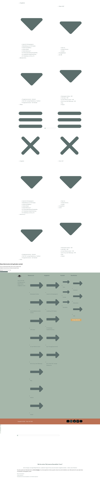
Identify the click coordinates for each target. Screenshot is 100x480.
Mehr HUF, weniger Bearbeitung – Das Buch (31, 100)
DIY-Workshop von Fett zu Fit (28, 56)
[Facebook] (74, 421)
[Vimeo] (77, 421)
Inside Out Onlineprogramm (28, 44)
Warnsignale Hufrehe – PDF (67, 96)
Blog (62, 102)
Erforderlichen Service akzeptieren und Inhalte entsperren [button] (27, 476)
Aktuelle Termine (64, 49)
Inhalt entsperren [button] (20, 475)
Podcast (63, 104)
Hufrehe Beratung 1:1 (26, 51)
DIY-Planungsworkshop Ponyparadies (29, 52)
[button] (30, 132)
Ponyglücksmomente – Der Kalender (29, 102)
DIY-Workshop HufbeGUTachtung (29, 54)
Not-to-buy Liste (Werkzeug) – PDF (68, 101)
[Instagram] (71, 421)
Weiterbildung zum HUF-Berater (29, 46)
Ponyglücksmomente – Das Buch (29, 99)
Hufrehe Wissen (25, 49)
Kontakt (62, 51)
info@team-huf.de (21, 285)
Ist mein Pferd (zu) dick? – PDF (67, 99)
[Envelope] (68, 421)
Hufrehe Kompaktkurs (26, 47)
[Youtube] (81, 421)
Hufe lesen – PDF (64, 97)
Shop (21, 104)
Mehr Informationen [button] (20, 473)
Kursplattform (62, 53)
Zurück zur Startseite (4, 271)
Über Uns (63, 47)
